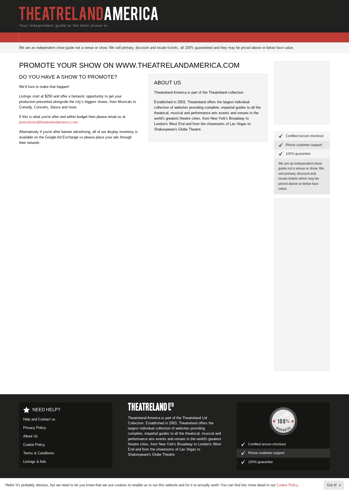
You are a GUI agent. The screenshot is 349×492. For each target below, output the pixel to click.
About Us (30, 436)
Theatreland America (91, 13)
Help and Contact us (39, 419)
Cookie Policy (34, 445)
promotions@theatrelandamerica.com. (49, 122)
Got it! (332, 485)
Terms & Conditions (38, 453)
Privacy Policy (34, 428)
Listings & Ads (34, 462)
